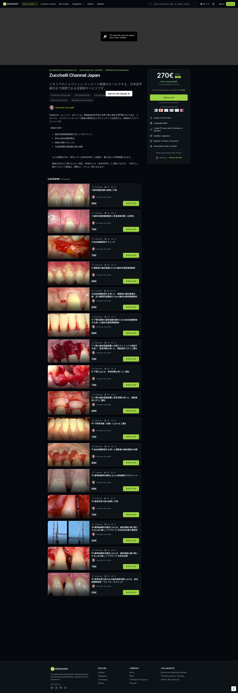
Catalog (101, 672)
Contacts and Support (138, 679)
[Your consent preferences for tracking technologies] (233, 688)
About (131, 672)
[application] (119, 36)
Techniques (103, 679)
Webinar (100, 4)
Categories (78, 4)
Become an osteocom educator (174, 672)
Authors (91, 4)
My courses (64, 4)
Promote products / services (172, 676)
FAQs (131, 676)
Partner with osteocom (170, 679)
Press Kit (132, 683)
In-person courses (48, 4)
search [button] (150, 4)
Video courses (30, 4)
